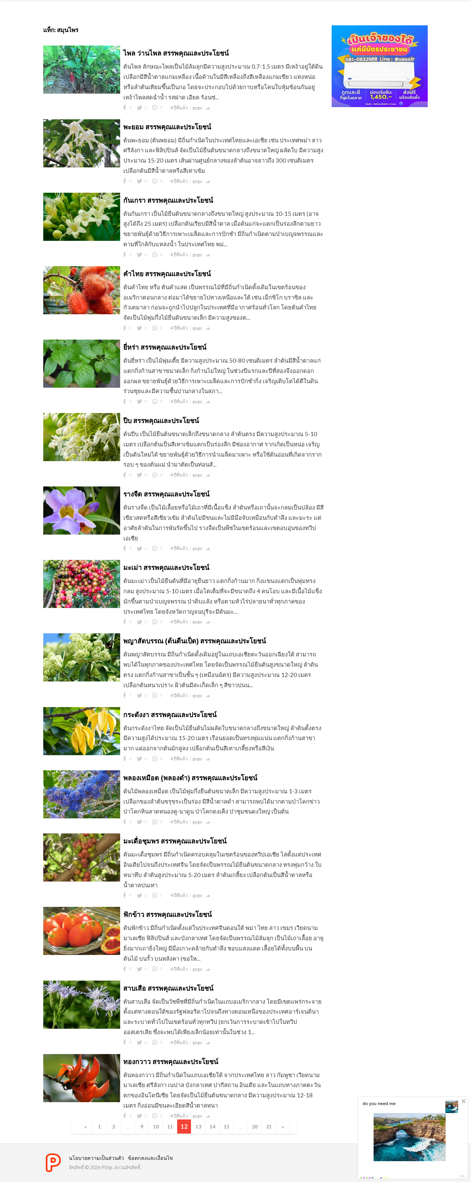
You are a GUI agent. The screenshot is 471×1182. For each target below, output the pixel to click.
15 (226, 1126)
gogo (197, 107)
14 (212, 1126)
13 (198, 1126)
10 (156, 1126)
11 (170, 1126)
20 (255, 1126)
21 (269, 1126)
